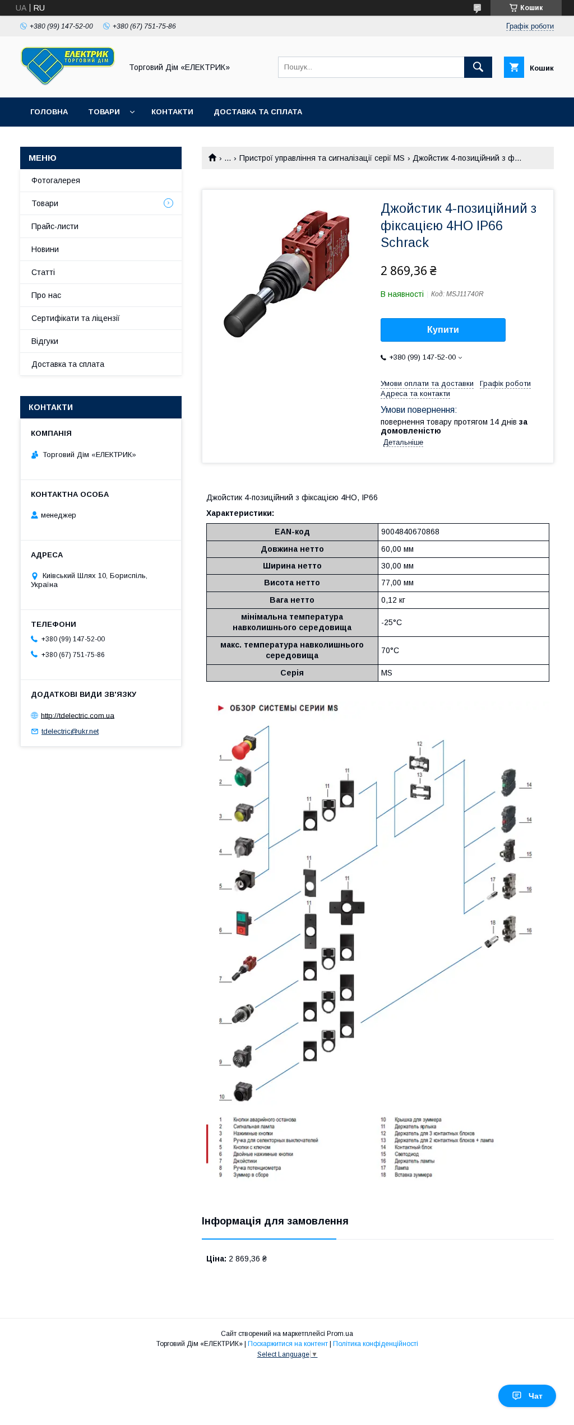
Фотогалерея (55, 180)
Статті (43, 272)
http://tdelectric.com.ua (77, 715)
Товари (104, 112)
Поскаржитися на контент (288, 1344)
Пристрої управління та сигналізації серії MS (322, 157)
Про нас (46, 295)
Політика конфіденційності (375, 1344)
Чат (536, 1395)
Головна (49, 112)
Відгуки (44, 341)
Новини (45, 249)
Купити (443, 329)
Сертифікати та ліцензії (75, 318)
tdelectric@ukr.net (70, 731)
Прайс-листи (54, 226)
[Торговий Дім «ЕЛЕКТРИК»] (67, 82)
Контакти (172, 112)
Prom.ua (340, 1334)
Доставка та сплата (258, 112)
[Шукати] (478, 67)
